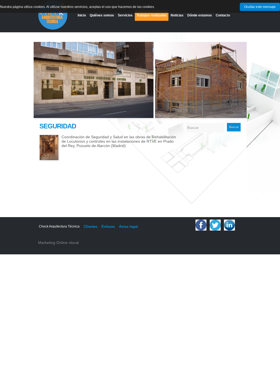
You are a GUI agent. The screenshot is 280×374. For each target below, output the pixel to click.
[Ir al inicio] (56, 15)
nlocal (74, 242)
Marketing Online (53, 242)
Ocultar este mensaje (260, 7)
